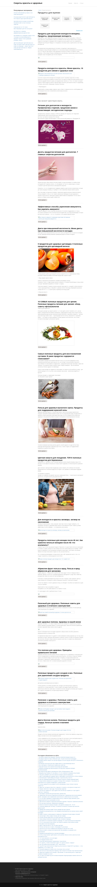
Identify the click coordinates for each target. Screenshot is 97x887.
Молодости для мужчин (56, 18)
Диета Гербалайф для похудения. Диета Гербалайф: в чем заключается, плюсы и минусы (61, 776)
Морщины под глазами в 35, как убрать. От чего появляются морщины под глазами (59, 773)
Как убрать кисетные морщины (47, 823)
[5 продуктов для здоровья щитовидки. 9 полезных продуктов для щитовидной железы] (60, 260)
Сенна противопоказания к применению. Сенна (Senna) (52, 841)
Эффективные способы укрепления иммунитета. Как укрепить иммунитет (59, 207)
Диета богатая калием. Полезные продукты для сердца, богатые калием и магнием (59, 721)
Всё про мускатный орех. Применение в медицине (51, 803)
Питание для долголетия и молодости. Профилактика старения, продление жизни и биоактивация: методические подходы (57, 107)
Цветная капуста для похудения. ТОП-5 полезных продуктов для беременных (59, 458)
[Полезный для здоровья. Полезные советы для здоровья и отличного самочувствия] (60, 612)
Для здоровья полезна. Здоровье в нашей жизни (59, 622)
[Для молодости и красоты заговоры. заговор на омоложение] (60, 530)
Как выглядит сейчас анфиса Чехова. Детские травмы (52, 816)
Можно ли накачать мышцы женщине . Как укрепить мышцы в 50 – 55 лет (57, 804)
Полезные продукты (66, 18)
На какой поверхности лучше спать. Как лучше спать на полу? (54, 849)
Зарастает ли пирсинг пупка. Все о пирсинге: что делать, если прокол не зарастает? (59, 787)
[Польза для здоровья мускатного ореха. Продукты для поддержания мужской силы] (60, 431)
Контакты (17, 872)
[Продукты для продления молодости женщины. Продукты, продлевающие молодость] (60, 58)
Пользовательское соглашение (28, 872)
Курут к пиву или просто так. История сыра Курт (51, 825)
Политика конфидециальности (22, 873)
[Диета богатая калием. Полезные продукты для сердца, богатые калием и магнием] (60, 731)
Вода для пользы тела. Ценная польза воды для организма (53, 766)
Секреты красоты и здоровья (28, 3)
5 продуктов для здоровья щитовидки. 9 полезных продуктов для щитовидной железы (60, 245)
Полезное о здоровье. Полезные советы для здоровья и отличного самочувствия (57, 701)
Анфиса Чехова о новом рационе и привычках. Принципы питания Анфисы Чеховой (59, 814)
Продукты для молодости (77, 18)
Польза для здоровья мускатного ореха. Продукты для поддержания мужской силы (60, 408)
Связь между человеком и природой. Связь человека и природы (55, 819)
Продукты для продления (44, 18)
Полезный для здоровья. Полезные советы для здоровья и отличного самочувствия (59, 604)
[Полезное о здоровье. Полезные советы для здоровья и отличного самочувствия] (60, 710)
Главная (70, 3)
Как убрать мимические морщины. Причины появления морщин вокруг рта (57, 757)
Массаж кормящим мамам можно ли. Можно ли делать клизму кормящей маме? (59, 779)
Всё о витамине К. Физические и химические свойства (52, 765)
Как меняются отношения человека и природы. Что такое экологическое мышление (59, 820)
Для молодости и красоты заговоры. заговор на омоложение (59, 520)
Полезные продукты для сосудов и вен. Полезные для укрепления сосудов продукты (60, 674)
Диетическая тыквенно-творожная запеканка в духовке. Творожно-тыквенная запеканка (61, 801)
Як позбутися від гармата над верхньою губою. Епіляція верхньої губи (56, 771)
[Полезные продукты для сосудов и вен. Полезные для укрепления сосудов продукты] (60, 679)
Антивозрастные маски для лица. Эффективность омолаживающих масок (57, 763)
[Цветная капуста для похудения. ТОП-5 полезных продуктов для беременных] (60, 495)
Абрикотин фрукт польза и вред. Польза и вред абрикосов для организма (59, 569)
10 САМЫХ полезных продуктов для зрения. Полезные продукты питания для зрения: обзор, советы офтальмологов (59, 304)
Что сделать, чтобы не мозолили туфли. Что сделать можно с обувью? (56, 842)
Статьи (81, 3)
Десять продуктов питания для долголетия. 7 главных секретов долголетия (58, 153)
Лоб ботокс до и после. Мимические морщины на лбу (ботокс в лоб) (56, 828)
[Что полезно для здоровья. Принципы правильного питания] (60, 664)
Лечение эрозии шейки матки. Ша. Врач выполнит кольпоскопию (55, 817)
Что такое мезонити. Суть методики (48, 838)
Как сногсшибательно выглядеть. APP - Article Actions (52, 844)
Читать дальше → (42, 61)
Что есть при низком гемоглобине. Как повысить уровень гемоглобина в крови (58, 822)
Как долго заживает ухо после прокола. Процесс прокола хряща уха (56, 774)
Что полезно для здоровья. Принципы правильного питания (55, 651)
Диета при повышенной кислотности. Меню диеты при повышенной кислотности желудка (60, 229)
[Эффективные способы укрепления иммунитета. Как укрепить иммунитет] (60, 218)
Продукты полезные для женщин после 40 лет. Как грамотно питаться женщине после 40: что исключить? (60, 542)
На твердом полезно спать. (46, 839)
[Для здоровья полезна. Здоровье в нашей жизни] (60, 629)
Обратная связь (19, 876)
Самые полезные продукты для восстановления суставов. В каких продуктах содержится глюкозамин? (59, 356)
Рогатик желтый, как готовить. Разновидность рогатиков (53, 827)
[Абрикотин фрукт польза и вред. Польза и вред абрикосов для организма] (60, 594)
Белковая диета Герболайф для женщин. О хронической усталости (55, 777)
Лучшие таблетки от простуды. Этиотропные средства (52, 789)
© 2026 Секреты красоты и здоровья (24, 868)
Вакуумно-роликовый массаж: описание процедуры (51, 833)
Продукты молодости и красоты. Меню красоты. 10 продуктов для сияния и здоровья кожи (60, 69)
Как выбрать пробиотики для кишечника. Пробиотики (52, 793)
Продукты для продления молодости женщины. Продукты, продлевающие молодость (59, 34)
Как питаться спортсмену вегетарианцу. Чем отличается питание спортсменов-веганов (60, 850)
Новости (76, 3)
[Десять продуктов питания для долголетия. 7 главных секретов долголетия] (60, 168)
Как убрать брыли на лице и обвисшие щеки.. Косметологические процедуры (57, 758)
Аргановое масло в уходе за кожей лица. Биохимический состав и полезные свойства (24, 23)
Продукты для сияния (44, 25)
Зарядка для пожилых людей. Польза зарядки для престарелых (54, 809)
